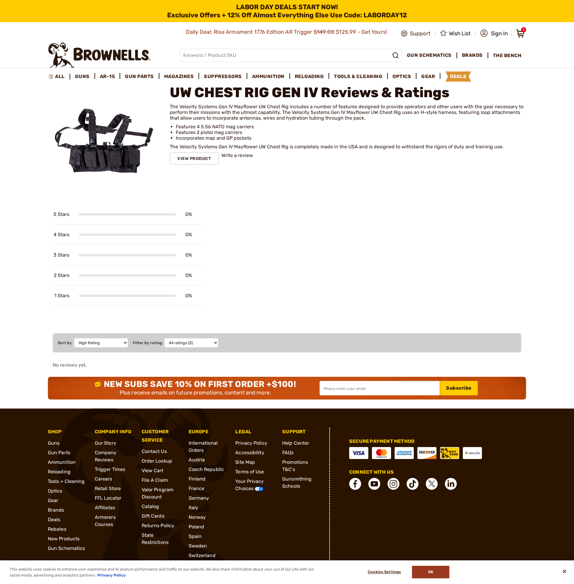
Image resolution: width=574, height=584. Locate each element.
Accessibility (249, 452)
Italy (194, 507)
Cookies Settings (384, 572)
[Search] (395, 55)
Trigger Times (110, 469)
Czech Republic (206, 469)
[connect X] (432, 484)
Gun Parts (59, 452)
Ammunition (62, 462)
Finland (197, 479)
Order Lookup (157, 461)
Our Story (105, 443)
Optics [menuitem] (402, 76)
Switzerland (202, 555)
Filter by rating (147, 343)
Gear (53, 500)
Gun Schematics (66, 548)
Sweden (198, 546)
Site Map (245, 462)
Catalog (150, 506)
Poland (196, 527)
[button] (494, 33)
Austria (197, 460)
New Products (64, 539)
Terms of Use (249, 472)
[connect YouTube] (374, 484)
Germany (199, 498)
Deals (54, 519)
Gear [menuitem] (428, 76)
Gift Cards (153, 516)
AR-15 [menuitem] (107, 76)
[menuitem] (59, 76)
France (196, 488)
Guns (53, 443)
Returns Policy (158, 525)
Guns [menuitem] (82, 76)
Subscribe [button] (459, 388)
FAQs (288, 452)
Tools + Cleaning (66, 481)
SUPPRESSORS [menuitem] (223, 76)
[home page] (99, 55)
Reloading (59, 472)
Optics (55, 491)
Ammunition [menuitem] (268, 76)
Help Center (295, 443)
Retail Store (108, 488)
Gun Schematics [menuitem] (429, 55)
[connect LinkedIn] (451, 484)
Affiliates (105, 507)
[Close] (564, 571)
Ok (430, 572)
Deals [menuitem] (458, 76)
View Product (194, 158)
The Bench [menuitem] (507, 55)
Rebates (57, 529)
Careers (103, 479)
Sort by (65, 343)
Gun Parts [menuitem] (139, 76)
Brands (56, 510)
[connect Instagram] (393, 484)
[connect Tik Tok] (413, 484)
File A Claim (155, 480)
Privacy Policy (251, 443)
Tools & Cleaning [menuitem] (358, 76)
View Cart (153, 470)
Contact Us (154, 451)
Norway (197, 517)
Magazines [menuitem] (179, 76)
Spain (195, 536)
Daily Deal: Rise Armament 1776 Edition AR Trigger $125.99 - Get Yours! (287, 32)
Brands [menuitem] (472, 55)
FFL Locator (108, 498)
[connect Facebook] (355, 484)
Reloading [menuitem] (309, 76)
